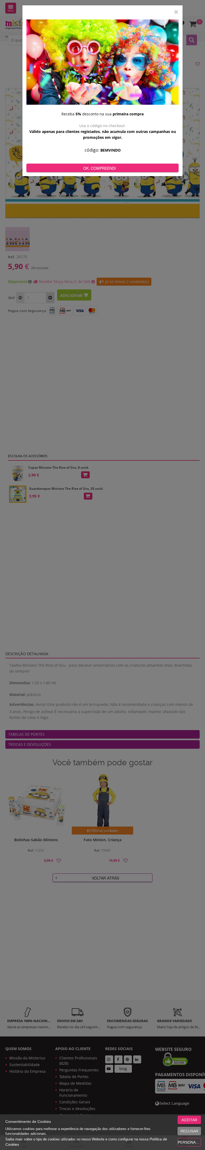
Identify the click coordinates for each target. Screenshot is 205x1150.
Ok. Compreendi (99, 168)
